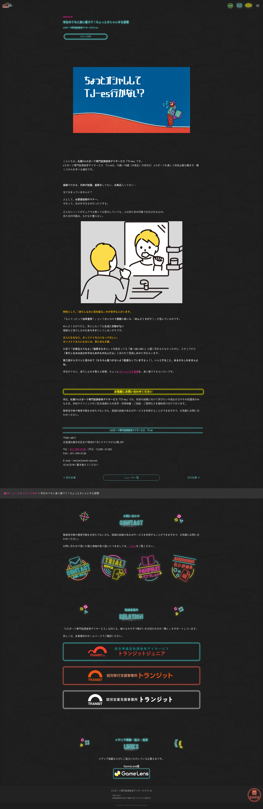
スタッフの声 (85, 36)
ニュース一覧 (131, 477)
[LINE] (230, 5)
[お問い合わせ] (239, 5)
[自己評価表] (184, 568)
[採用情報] (248, 5)
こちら (132, 546)
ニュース (14, 493)
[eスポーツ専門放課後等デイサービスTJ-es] (8, 5)
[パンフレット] (149, 568)
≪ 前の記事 (69, 477)
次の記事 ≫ (193, 477)
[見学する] (114, 568)
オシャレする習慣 (129, 371)
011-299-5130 (78, 449)
